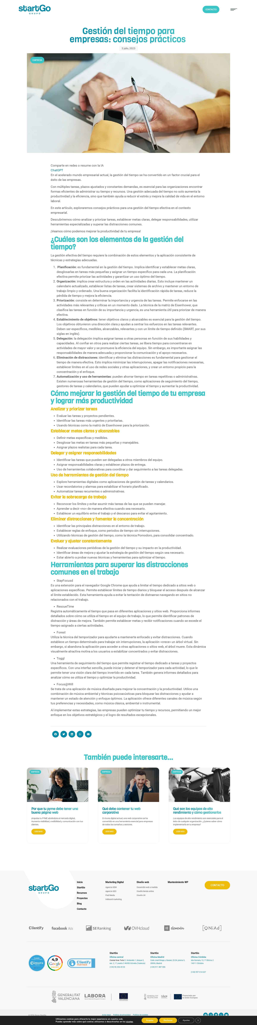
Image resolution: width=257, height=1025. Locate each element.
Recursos (82, 892)
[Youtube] (226, 1015)
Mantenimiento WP (178, 882)
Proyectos (82, 898)
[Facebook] (205, 1015)
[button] (234, 9)
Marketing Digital (114, 882)
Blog (79, 903)
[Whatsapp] (221, 1015)
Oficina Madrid (157, 957)
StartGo (81, 887)
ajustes (129, 1021)
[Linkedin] (216, 1015)
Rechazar (168, 1020)
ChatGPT (57, 170)
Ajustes (186, 1020)
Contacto (81, 909)
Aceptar (149, 1020)
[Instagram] (211, 1015)
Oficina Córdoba (198, 957)
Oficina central (116, 957)
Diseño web (143, 882)
